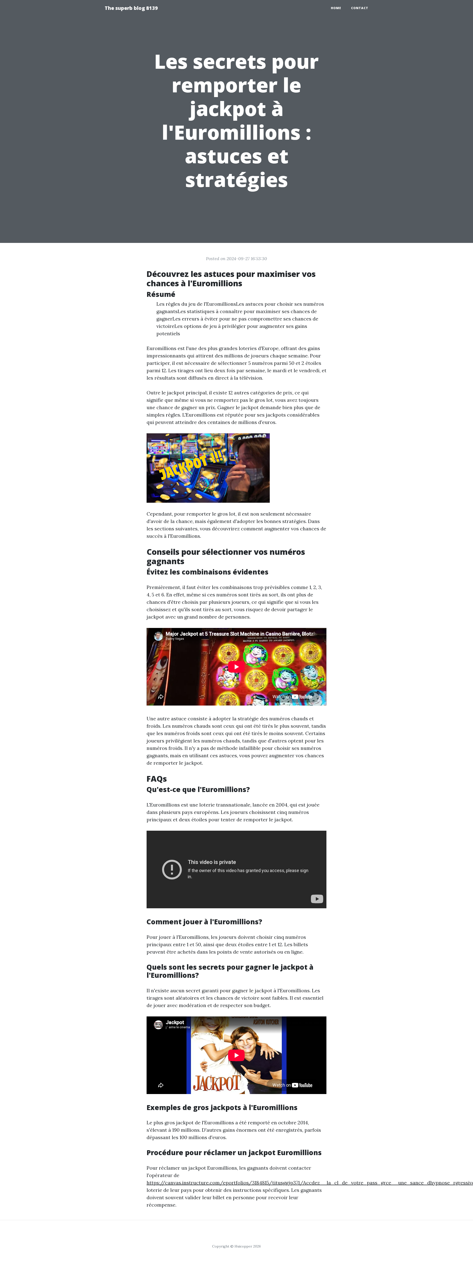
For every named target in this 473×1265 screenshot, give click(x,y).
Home (336, 8)
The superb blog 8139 (131, 8)
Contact (359, 8)
